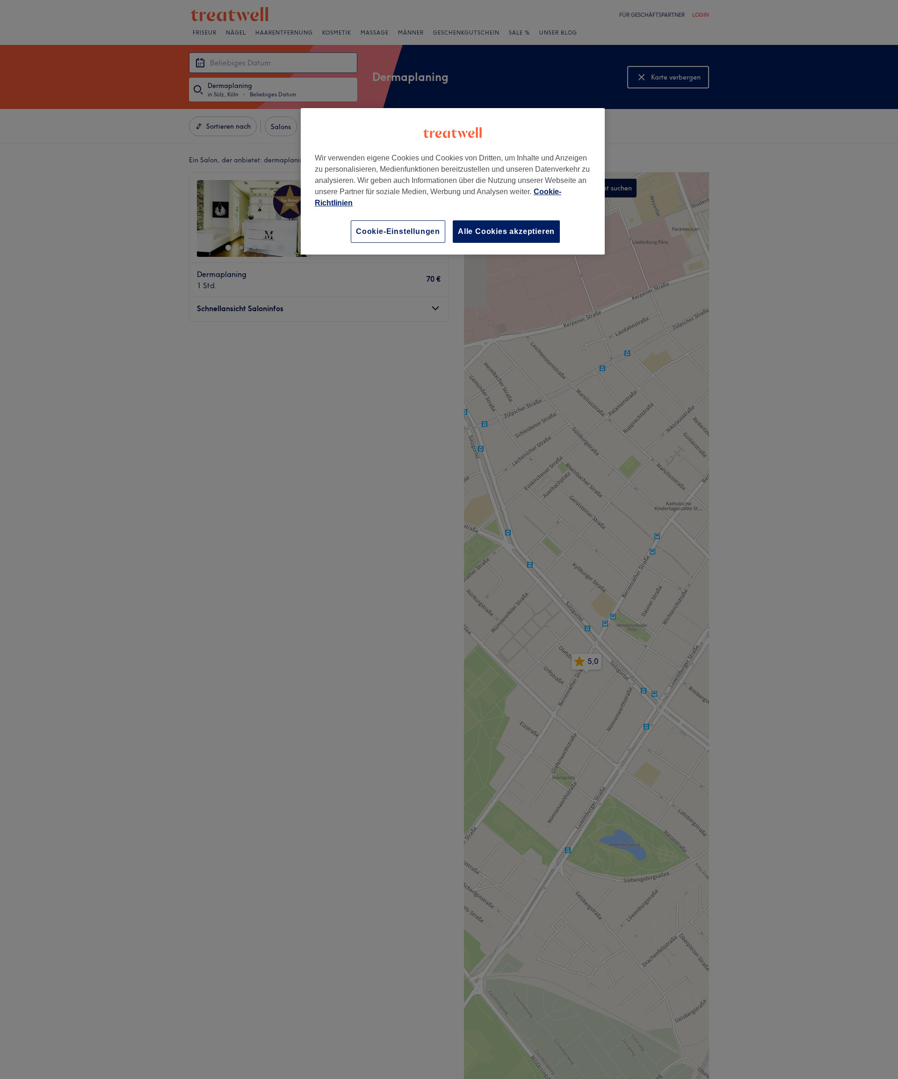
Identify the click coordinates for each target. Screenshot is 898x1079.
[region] (453, 181)
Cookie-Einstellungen (398, 231)
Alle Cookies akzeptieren (506, 231)
